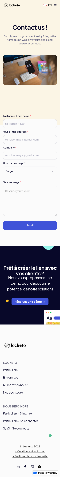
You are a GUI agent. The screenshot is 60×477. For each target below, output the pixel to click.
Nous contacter (13, 392)
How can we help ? (14, 163)
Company (9, 147)
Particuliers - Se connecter (20, 421)
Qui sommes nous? (15, 385)
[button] (47, 5)
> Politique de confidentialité (30, 456)
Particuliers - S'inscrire (17, 413)
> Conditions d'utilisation (30, 451)
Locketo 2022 (31, 446)
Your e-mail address (15, 131)
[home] (11, 5)
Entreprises (10, 377)
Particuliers (10, 370)
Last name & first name (17, 116)
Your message (12, 182)
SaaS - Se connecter (16, 428)
